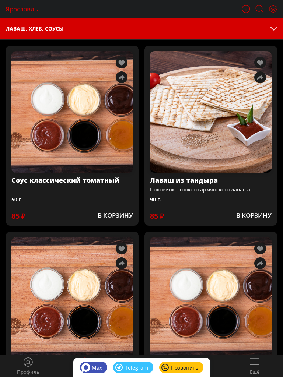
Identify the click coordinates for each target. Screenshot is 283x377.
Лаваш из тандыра (184, 180)
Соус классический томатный (65, 180)
